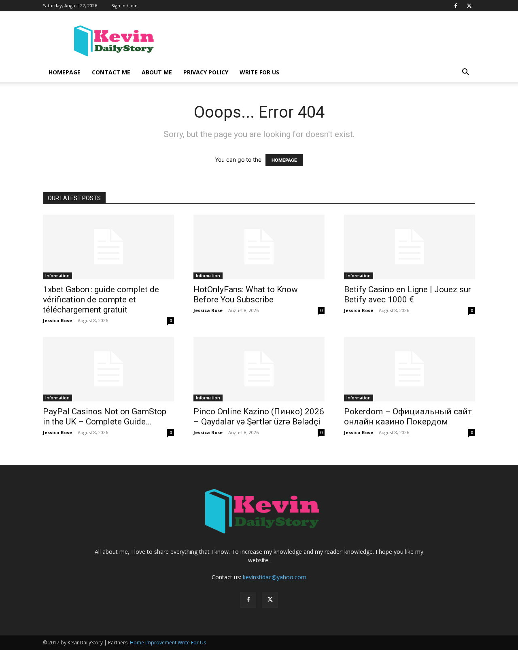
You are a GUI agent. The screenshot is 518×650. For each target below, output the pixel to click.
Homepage (65, 72)
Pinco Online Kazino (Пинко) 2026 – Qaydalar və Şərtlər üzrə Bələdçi (258, 416)
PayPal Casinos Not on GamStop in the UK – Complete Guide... (104, 416)
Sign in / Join (124, 5)
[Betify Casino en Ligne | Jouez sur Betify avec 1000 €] (409, 247)
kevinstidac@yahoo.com (274, 577)
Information (57, 276)
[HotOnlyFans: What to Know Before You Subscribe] (259, 247)
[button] (465, 73)
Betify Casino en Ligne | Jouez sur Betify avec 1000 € (407, 294)
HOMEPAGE (284, 160)
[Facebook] (456, 5)
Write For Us (259, 72)
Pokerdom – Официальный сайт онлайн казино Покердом (408, 416)
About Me (157, 72)
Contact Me (111, 72)
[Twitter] (469, 5)
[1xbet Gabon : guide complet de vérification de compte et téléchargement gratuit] (108, 247)
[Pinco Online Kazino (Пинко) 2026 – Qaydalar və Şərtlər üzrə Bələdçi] (259, 369)
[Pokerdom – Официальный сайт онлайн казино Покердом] (409, 369)
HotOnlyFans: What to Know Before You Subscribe (245, 294)
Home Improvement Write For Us (168, 642)
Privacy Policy (205, 72)
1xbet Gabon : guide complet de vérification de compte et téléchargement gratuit (101, 299)
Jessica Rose (57, 320)
